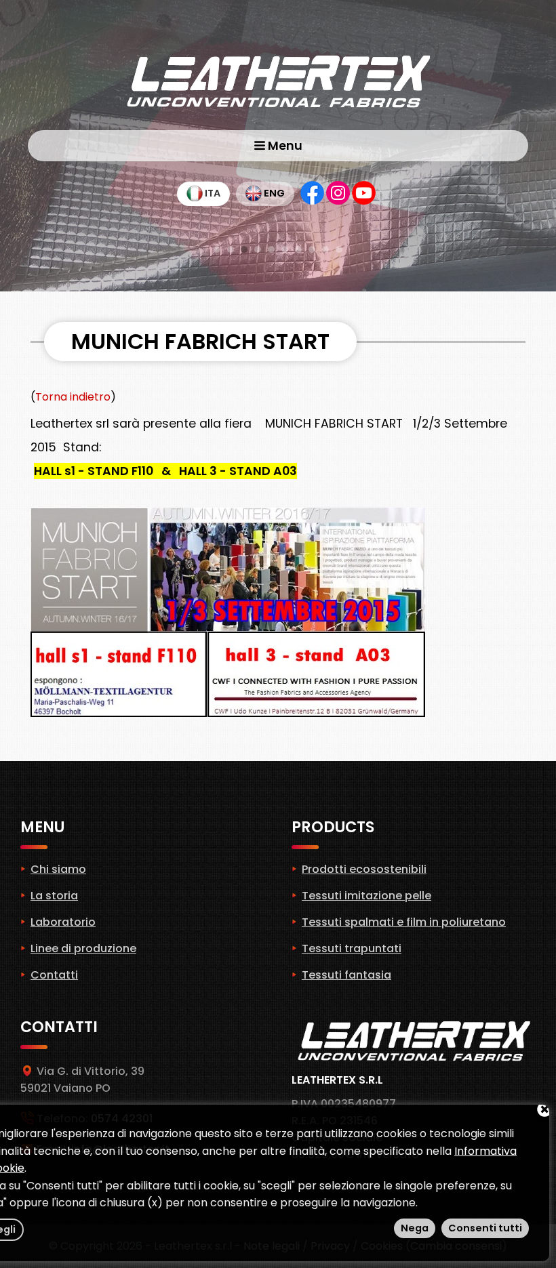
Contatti (54, 975)
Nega (415, 1228)
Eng (273, 193)
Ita (211, 193)
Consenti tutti (485, 1228)
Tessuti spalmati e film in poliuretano (404, 922)
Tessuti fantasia (346, 975)
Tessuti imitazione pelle (366, 895)
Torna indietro (73, 397)
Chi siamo (58, 869)
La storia (54, 895)
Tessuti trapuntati (351, 948)
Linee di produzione (83, 948)
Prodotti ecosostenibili (364, 869)
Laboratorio (63, 922)
